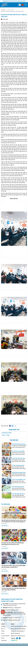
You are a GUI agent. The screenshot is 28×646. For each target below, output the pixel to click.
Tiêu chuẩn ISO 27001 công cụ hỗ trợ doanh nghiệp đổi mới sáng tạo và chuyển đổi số (13, 566)
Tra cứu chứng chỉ (5, 635)
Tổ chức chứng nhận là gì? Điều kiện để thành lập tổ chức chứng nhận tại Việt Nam (14, 589)
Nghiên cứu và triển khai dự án (18, 635)
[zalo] (25, 579)
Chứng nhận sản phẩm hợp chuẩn (19, 626)
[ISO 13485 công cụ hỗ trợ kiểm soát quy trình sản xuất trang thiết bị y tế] (6, 488)
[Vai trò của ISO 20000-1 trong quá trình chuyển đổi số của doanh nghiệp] (6, 481)
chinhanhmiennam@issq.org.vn (13, 620)
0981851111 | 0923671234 (14, 607)
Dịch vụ (2, 628)
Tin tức (2, 633)
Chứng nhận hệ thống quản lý (18, 631)
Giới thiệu (3, 626)
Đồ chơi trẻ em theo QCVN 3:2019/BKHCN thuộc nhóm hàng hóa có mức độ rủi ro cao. (13, 543)
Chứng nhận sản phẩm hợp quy (18, 628)
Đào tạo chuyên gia (15, 633)
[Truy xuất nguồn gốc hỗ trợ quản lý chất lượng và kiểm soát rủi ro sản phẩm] (6, 495)
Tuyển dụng (3, 640)
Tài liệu (2, 631)
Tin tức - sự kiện (10, 9)
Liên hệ (2, 638)
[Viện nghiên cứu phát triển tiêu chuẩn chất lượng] (4, 5)
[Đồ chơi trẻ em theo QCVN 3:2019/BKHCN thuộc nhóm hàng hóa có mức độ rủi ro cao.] (6, 453)
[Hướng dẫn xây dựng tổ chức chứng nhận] (6, 474)
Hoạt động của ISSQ (6, 432)
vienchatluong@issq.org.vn (12, 610)
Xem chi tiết (4, 525)
